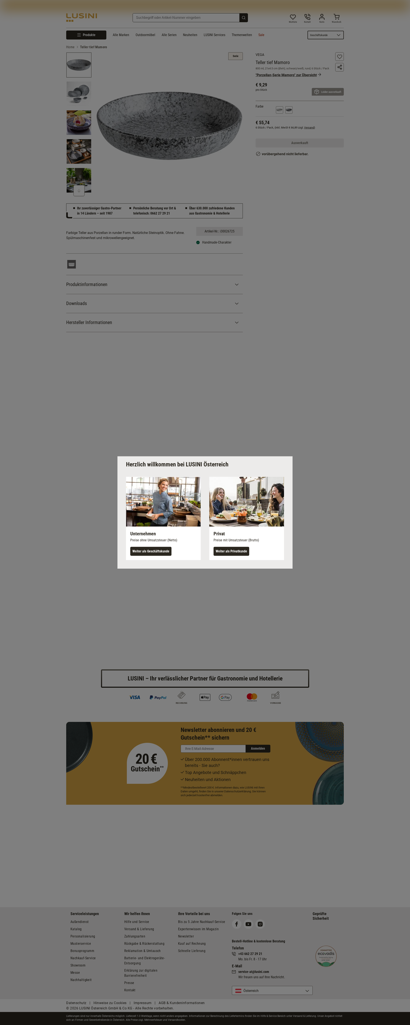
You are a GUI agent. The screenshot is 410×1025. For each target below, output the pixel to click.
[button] (163, 518)
